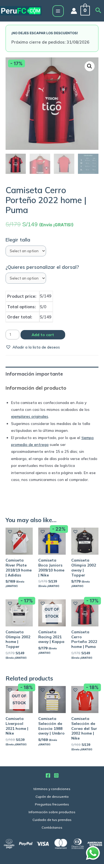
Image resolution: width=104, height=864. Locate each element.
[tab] (52, 374)
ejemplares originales (29, 416)
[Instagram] (56, 775)
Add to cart (43, 334)
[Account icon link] (74, 11)
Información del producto (36, 388)
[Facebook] (47, 775)
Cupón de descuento (52, 796)
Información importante (34, 374)
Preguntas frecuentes (52, 804)
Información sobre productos (52, 812)
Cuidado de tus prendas (52, 820)
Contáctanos (52, 827)
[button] (33, 347)
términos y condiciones (52, 789)
